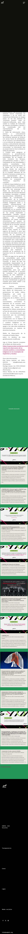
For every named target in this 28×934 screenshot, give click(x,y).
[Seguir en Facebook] (3, 921)
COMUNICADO (5, 636)
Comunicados (17, 471)
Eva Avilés (5, 471)
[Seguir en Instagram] (8, 921)
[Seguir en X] (6, 921)
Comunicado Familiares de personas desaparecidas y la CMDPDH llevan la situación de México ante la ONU (13, 528)
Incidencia (7, 531)
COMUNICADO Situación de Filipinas (11, 564)
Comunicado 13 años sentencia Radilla (11, 751)
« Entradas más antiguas (5, 766)
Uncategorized (8, 754)
